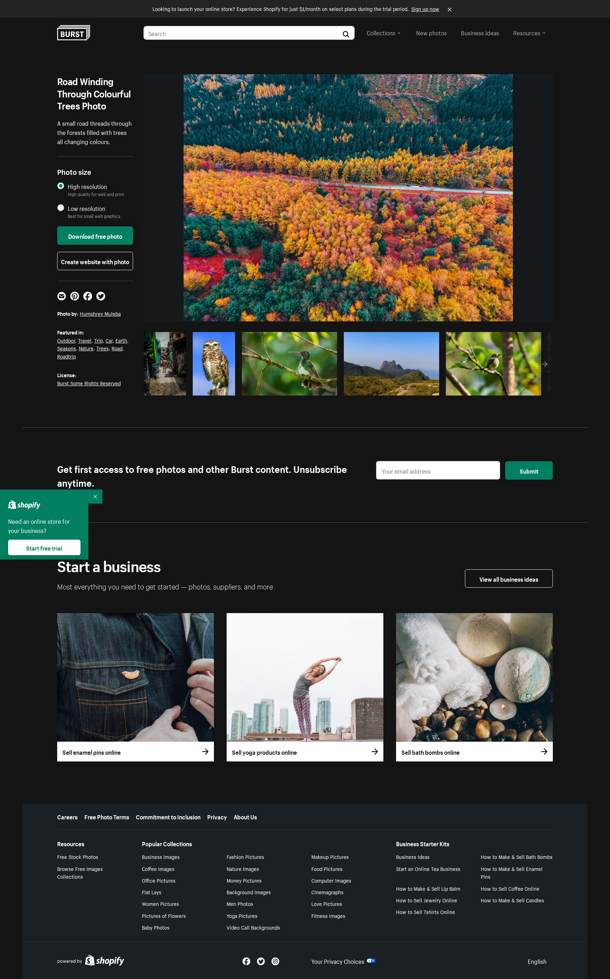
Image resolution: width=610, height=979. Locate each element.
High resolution (87, 186)
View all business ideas (508, 578)
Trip (98, 340)
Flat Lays (151, 892)
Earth (121, 340)
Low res (167, 388)
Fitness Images (328, 915)
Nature (86, 348)
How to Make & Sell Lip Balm (428, 888)
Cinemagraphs (327, 892)
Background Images (249, 892)
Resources (526, 32)
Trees (102, 348)
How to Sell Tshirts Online (425, 911)
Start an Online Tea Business (428, 868)
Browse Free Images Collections (80, 872)
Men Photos (240, 903)
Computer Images (331, 880)
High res (288, 388)
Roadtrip (66, 356)
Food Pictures (326, 868)
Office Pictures (158, 880)
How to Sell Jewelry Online (426, 900)
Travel (84, 340)
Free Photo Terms (106, 816)
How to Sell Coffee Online (510, 888)
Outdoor (66, 340)
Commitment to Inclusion (168, 816)
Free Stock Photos (77, 856)
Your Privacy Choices (337, 960)
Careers (67, 816)
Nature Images (243, 868)
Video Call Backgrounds (253, 927)
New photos (431, 32)
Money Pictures (244, 880)
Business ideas (480, 32)
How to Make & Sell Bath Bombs (516, 856)
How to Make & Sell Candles (512, 900)
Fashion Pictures (245, 856)
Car (109, 340)
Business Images (161, 856)
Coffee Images (158, 868)
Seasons (66, 348)
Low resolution (86, 208)
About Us (245, 816)
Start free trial (44, 547)
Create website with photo (95, 261)
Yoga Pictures (242, 915)
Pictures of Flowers (164, 915)
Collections (381, 32)
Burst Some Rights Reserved (89, 383)
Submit (529, 470)
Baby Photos (155, 927)
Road (117, 348)
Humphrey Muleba (100, 313)
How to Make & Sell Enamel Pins (512, 872)
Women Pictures (160, 903)
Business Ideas (413, 856)
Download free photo (95, 235)
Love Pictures (326, 903)
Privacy (217, 816)
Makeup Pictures (330, 856)
